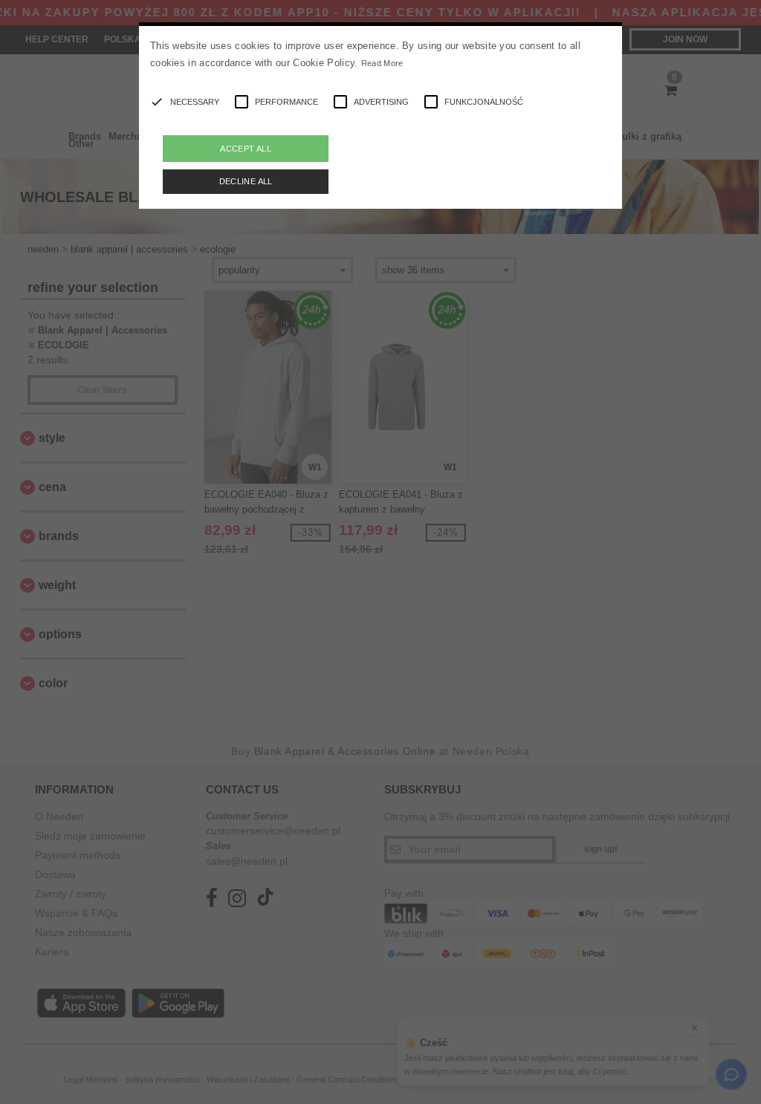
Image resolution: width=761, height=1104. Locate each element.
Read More (382, 63)
